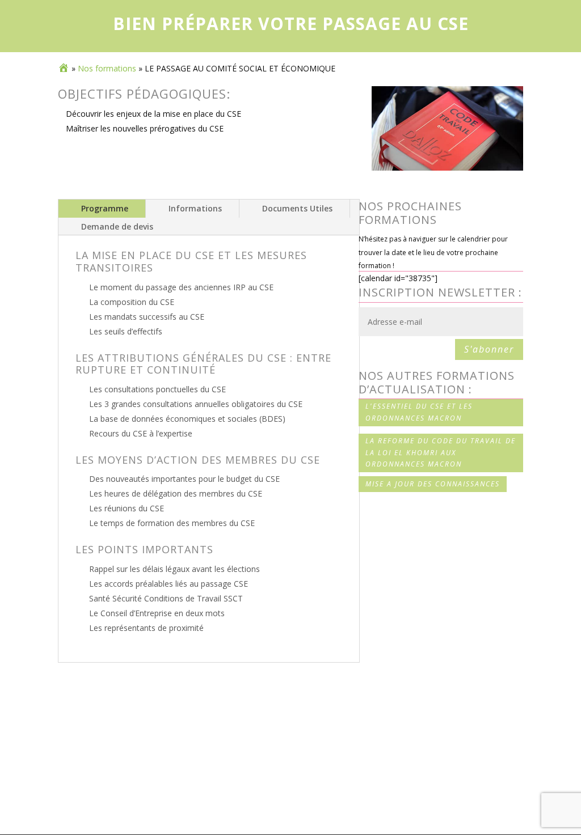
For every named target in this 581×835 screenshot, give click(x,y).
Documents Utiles (297, 208)
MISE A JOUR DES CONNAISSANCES (432, 484)
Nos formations (107, 68)
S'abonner (489, 349)
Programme (104, 208)
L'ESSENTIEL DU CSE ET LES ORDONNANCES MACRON (419, 411)
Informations (195, 208)
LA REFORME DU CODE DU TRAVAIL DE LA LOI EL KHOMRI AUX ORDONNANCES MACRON (440, 452)
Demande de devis (117, 226)
